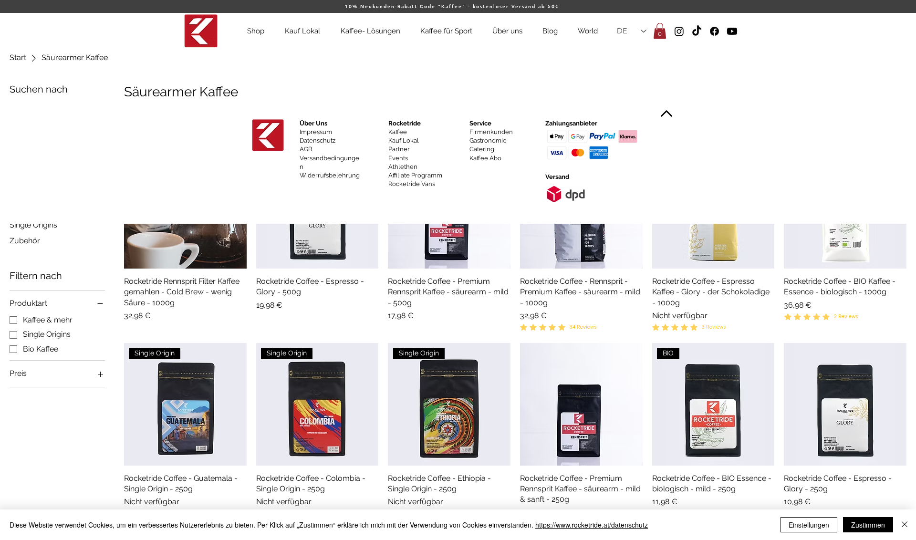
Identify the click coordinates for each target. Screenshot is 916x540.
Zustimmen (868, 525)
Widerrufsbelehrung (330, 175)
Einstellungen (809, 525)
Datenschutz (317, 140)
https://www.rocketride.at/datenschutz (591, 525)
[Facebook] (714, 31)
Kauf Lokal (403, 140)
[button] (659, 31)
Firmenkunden (491, 131)
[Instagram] (679, 31)
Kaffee (397, 131)
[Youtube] (732, 31)
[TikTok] (697, 31)
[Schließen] (904, 524)
